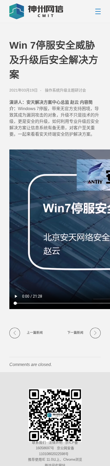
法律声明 (55, 442)
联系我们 (39, 442)
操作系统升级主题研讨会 (65, 90)
